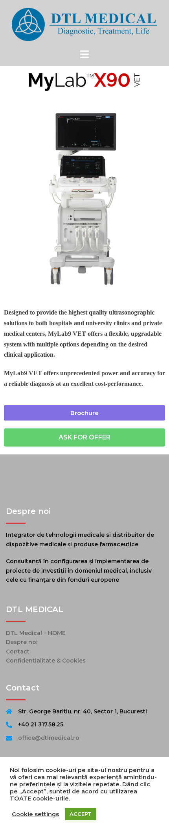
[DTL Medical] (84, 24)
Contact (17, 651)
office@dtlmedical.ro (48, 737)
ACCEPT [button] (81, 814)
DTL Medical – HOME (36, 633)
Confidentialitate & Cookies (46, 660)
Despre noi (22, 642)
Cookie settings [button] (35, 814)
